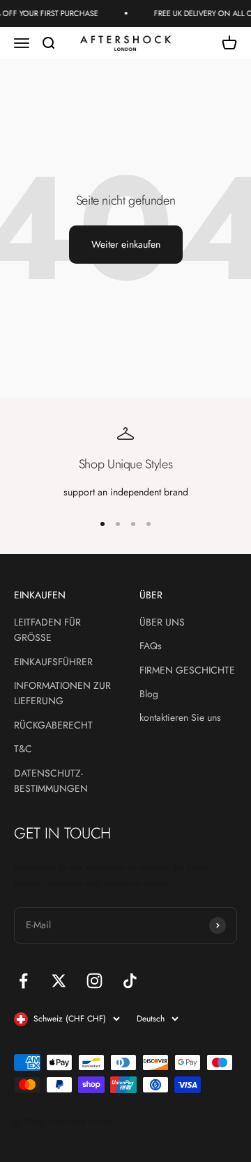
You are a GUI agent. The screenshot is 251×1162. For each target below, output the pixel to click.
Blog (148, 694)
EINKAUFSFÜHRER (53, 662)
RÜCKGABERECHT (53, 725)
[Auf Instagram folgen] (94, 980)
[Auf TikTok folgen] (130, 980)
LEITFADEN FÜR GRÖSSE (47, 629)
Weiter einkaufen (125, 244)
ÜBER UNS (162, 622)
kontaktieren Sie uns (180, 717)
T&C (23, 749)
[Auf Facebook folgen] (23, 980)
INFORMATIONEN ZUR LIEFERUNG (62, 693)
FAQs (150, 646)
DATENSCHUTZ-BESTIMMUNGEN (51, 780)
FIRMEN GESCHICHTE (187, 670)
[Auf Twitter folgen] (59, 980)
